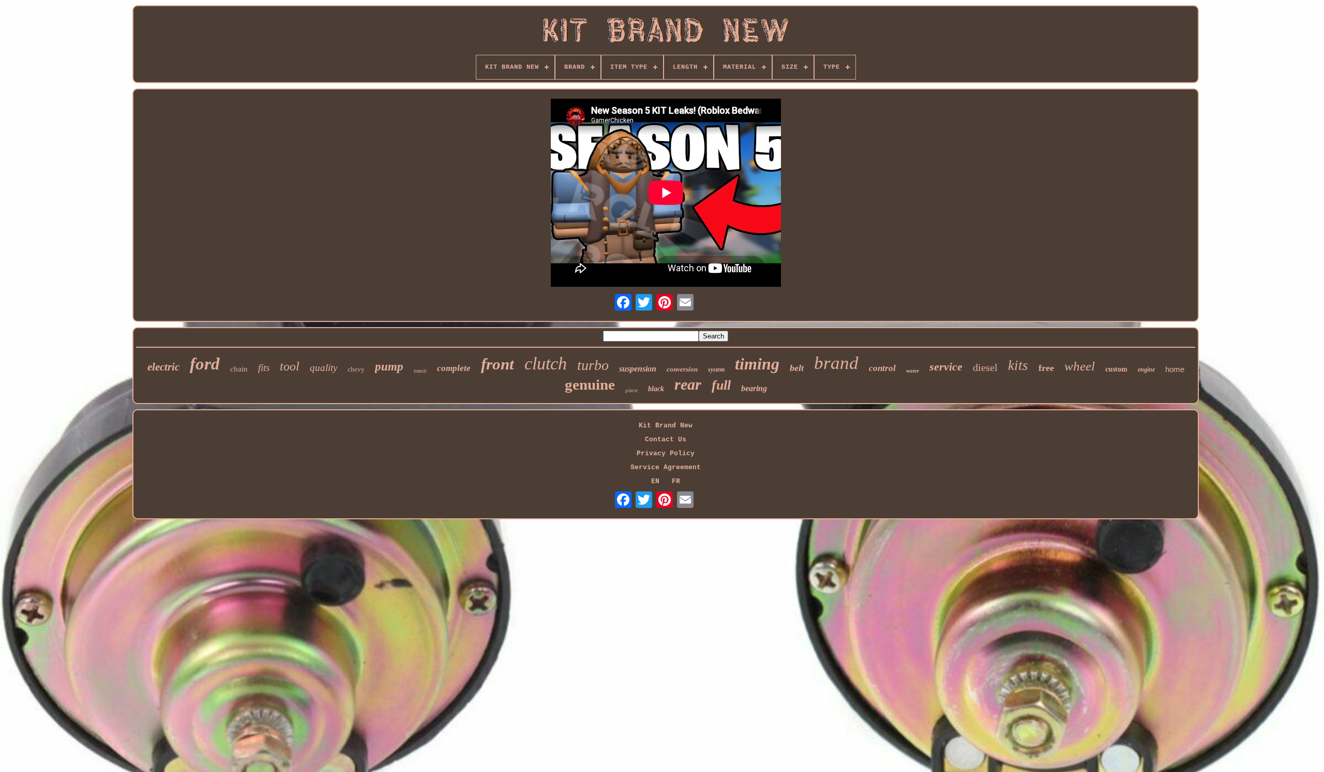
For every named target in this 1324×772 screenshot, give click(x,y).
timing (757, 363)
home (1174, 369)
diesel (985, 367)
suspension (637, 368)
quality (323, 367)
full (721, 385)
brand (836, 363)
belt (797, 368)
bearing (754, 388)
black (656, 389)
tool (289, 366)
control (882, 368)
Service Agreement (665, 467)
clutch (545, 363)
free (1046, 368)
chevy (356, 369)
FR (676, 481)
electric (163, 367)
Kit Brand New (666, 425)
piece (631, 390)
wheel (1079, 366)
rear (687, 384)
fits (263, 367)
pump (389, 366)
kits (1018, 365)
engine (1146, 369)
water (912, 370)
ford (205, 363)
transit (420, 371)
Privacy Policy (666, 453)
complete (454, 368)
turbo (593, 365)
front (497, 364)
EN (655, 481)
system (716, 369)
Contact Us (665, 439)
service (945, 366)
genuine (590, 384)
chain (239, 369)
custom (1116, 369)
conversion (682, 369)
